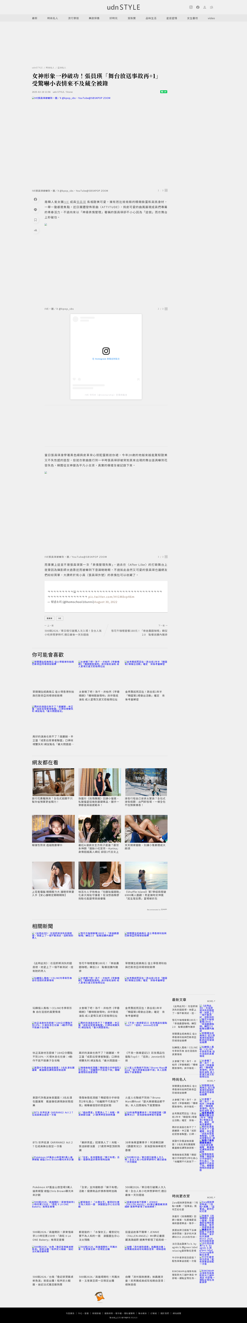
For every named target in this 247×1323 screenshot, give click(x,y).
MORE (210, 1001)
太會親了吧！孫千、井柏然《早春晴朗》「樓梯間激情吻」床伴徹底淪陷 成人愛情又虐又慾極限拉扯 (99, 695)
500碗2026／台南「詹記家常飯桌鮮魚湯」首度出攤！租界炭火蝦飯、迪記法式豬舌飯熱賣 (53, 1280)
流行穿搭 (73, 18)
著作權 (118, 1313)
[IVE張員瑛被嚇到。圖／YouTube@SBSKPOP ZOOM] (106, 512)
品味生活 (151, 18)
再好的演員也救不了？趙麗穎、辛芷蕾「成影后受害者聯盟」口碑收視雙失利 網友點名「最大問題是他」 (53, 742)
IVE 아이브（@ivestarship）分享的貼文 (106, 395)
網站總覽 (177, 1313)
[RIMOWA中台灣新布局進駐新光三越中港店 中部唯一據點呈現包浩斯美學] (207, 1274)
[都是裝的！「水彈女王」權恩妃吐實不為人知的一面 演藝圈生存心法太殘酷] (99, 1215)
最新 (34, 18)
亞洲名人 (62, 68)
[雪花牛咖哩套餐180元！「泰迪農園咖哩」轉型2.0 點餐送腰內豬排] (99, 946)
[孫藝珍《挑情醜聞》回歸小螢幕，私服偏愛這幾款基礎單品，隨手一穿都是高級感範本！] (207, 1220)
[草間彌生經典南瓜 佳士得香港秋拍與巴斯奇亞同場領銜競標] (53, 674)
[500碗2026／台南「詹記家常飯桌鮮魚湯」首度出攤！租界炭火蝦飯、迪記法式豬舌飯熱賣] (53, 1260)
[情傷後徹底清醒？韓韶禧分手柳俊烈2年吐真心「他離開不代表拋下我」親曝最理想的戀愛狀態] (99, 1080)
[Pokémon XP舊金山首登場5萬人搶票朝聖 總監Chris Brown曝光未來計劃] (53, 1170)
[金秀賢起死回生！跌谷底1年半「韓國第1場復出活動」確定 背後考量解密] (146, 674)
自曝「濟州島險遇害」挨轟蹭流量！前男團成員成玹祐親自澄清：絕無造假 (145, 1280)
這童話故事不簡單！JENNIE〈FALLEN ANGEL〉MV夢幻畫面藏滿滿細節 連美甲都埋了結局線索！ (145, 1237)
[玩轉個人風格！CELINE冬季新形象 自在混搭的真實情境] (53, 991)
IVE (59, 618)
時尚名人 (52, 18)
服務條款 (108, 1313)
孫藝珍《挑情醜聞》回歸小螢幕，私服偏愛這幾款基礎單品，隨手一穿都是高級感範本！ (98, 802)
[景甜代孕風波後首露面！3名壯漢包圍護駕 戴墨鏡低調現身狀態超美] (53, 1080)
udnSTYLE (37, 68)
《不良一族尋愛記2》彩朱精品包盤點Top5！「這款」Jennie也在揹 (145, 1056)
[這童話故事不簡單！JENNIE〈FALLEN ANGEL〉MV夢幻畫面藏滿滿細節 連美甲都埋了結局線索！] (146, 1215)
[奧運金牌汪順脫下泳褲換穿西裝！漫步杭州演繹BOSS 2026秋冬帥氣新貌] (207, 1233)
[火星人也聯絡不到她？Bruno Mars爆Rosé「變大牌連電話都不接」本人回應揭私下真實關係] (146, 1080)
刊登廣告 (70, 1313)
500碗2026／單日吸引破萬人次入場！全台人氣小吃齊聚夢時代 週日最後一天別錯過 (146, 1191)
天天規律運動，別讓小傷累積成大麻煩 (145, 846)
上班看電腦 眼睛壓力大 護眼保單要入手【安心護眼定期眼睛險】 (53, 893)
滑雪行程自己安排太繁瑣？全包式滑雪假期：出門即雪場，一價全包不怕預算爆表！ (145, 802)
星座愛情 (171, 18)
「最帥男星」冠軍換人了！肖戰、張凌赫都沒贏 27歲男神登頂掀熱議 (99, 1146)
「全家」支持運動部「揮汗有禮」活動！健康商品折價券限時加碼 (99, 1189)
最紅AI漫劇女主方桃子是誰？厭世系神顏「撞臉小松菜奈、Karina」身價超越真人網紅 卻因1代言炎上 (99, 848)
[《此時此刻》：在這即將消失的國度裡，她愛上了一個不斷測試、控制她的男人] (53, 946)
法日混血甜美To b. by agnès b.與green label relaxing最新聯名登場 (185, 1247)
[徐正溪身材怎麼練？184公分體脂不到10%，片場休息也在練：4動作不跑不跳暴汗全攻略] (53, 1036)
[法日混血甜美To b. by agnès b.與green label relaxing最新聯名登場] (207, 1247)
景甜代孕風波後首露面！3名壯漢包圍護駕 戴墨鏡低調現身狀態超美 (53, 1101)
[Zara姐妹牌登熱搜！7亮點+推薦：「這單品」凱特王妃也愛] (207, 1206)
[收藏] (35, 219)
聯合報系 (142, 1313)
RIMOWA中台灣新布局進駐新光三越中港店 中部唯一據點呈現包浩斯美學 (184, 1276)
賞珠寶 (132, 18)
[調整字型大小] (35, 230)
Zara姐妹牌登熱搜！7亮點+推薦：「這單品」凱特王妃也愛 (185, 1206)
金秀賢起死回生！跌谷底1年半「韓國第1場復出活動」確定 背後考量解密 (145, 695)
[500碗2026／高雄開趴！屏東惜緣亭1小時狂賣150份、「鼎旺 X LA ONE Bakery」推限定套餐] (53, 1215)
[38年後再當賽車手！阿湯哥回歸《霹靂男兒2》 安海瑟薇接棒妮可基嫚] (146, 1125)
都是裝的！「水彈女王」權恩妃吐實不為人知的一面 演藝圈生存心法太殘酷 (99, 1235)
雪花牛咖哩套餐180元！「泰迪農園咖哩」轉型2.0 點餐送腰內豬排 (99, 967)
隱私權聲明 (129, 1313)
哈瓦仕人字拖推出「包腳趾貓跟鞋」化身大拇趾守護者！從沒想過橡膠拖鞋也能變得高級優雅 (99, 895)
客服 (86, 1313)
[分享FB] (35, 199)
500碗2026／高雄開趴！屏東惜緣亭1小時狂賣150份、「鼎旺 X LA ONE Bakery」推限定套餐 (53, 1235)
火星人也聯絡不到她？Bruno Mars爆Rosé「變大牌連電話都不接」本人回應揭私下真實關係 (145, 1101)
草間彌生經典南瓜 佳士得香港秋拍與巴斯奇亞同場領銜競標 (53, 693)
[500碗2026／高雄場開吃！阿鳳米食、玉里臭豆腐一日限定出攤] (99, 1260)
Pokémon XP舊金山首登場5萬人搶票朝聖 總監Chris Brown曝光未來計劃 (53, 1191)
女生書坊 (192, 18)
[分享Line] (35, 209)
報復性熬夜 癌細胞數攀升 (47, 845)
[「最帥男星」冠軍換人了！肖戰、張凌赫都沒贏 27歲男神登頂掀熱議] (99, 1125)
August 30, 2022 (105, 602)
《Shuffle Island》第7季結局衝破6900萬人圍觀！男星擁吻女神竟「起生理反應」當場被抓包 (145, 895)
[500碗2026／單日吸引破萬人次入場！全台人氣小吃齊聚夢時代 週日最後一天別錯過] (146, 1170)
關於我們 (165, 1313)
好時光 (113, 18)
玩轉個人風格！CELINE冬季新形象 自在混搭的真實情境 (52, 1010)
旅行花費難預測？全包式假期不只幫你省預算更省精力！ (52, 800)
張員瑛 (49, 618)
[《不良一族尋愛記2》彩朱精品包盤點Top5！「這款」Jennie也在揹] (146, 1036)
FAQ (80, 1313)
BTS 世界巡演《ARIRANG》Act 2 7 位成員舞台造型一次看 (53, 1144)
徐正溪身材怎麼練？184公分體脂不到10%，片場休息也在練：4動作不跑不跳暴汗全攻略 (53, 1056)
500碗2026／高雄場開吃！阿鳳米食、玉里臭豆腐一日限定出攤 (99, 1278)
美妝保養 (94, 18)
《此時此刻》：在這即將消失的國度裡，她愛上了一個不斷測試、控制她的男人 (53, 967)
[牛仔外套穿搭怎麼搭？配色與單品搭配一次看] (207, 1261)
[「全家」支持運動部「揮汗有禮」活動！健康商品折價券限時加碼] (99, 1170)
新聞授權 (96, 1313)
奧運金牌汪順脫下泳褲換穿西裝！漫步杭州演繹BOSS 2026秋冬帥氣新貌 (184, 1235)
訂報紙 (154, 1313)
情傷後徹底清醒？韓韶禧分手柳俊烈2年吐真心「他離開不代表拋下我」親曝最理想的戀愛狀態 (99, 1101)
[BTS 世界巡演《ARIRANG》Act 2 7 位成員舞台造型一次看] (53, 1125)
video (211, 18)
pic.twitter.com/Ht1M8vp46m (111, 597)
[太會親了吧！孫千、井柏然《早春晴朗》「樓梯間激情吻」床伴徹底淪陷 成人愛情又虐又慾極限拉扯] (99, 674)
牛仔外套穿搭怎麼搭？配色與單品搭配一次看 (184, 1259)
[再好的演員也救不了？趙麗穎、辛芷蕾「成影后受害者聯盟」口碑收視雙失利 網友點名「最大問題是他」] (53, 719)
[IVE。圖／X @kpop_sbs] (106, 264)
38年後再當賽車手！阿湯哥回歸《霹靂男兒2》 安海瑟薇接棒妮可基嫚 (145, 1146)
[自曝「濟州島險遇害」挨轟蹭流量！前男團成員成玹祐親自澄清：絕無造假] (146, 1260)
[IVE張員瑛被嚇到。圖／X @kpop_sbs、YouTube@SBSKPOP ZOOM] (100, 142)
